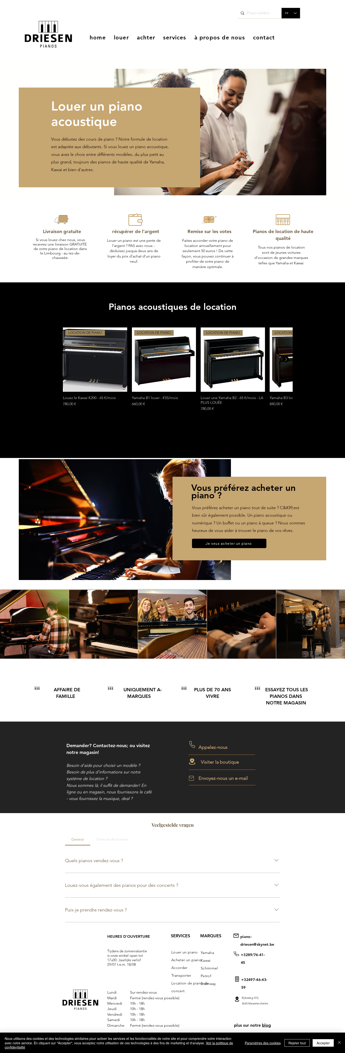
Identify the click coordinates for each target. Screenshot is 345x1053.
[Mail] (237, 999)
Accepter (323, 1043)
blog (266, 1025)
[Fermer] (339, 1042)
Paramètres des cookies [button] (263, 1043)
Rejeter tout (297, 1043)
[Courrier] (236, 953)
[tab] (77, 839)
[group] (178, 369)
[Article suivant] (286, 359)
